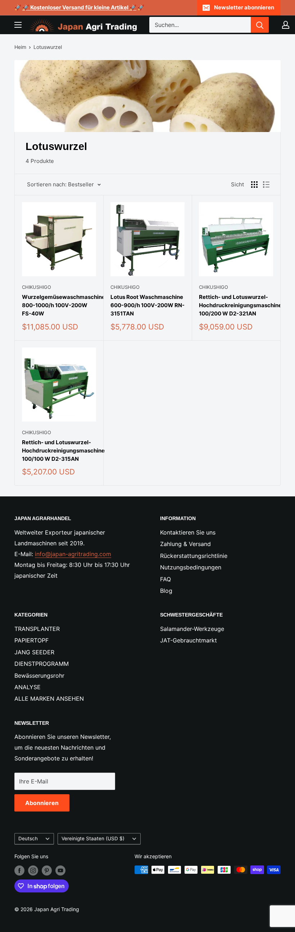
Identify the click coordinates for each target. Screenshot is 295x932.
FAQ (165, 579)
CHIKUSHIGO (36, 287)
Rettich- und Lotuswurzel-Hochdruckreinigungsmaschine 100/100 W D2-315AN (59, 451)
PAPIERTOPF (31, 640)
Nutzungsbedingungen (190, 567)
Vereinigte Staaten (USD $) (93, 838)
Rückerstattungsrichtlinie (193, 555)
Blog (166, 590)
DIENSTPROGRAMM (41, 663)
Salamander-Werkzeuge (192, 628)
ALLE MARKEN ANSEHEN (49, 698)
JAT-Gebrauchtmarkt (188, 640)
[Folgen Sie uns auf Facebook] (19, 870)
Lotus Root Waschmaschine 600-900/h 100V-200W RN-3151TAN (147, 305)
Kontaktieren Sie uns (187, 532)
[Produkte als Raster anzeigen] (254, 184)
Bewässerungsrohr (39, 675)
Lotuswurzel (47, 47)
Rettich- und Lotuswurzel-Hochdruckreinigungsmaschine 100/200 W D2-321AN (236, 305)
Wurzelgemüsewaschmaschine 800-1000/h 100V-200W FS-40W (59, 305)
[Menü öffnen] (18, 25)
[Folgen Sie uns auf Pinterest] (47, 870)
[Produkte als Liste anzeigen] (266, 184)
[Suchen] (260, 25)
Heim (20, 47)
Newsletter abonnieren (244, 7)
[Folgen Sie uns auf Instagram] (33, 870)
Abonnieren (42, 802)
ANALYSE (27, 687)
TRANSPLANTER (37, 628)
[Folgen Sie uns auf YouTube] (60, 870)
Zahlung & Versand (185, 543)
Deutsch (28, 838)
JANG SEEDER (34, 652)
